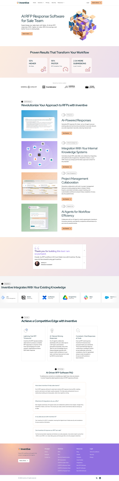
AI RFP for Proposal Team (64, 470)
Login (87, 2)
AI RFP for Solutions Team (64, 468)
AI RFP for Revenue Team (64, 465)
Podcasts (79, 457)
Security (54, 2)
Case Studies (80, 460)
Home (34, 2)
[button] (40, 3)
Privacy (91, 457)
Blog (78, 451)
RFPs (59, 451)
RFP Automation (62, 460)
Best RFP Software (81, 465)
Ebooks (78, 454)
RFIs (59, 454)
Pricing (47, 2)
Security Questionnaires (64, 457)
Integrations (79, 462)
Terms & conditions (94, 451)
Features (47, 454)
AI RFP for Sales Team (63, 462)
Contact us (47, 457)
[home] (23, 3)
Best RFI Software (81, 468)
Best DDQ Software (81, 470)
